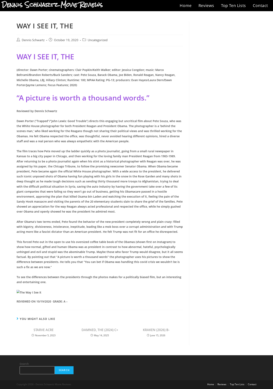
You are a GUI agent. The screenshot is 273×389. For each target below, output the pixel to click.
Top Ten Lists (233, 5)
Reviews (206, 5)
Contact (260, 5)
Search (24, 364)
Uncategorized (98, 40)
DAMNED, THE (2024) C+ (100, 330)
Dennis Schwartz (33, 40)
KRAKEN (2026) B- (156, 330)
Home (185, 5)
